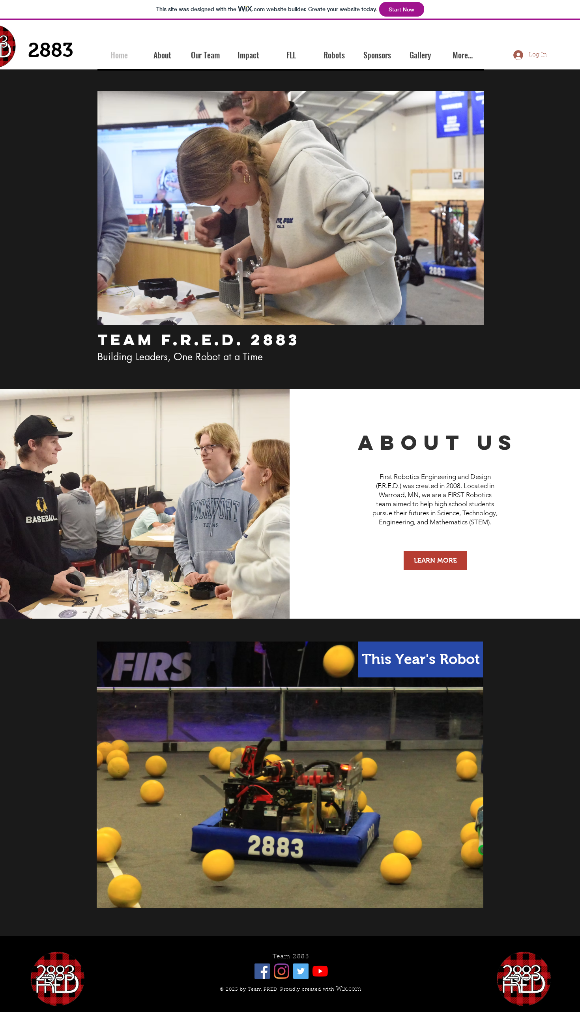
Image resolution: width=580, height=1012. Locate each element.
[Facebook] (262, 971)
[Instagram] (281, 971)
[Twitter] (301, 971)
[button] (290, 208)
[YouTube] (320, 971)
